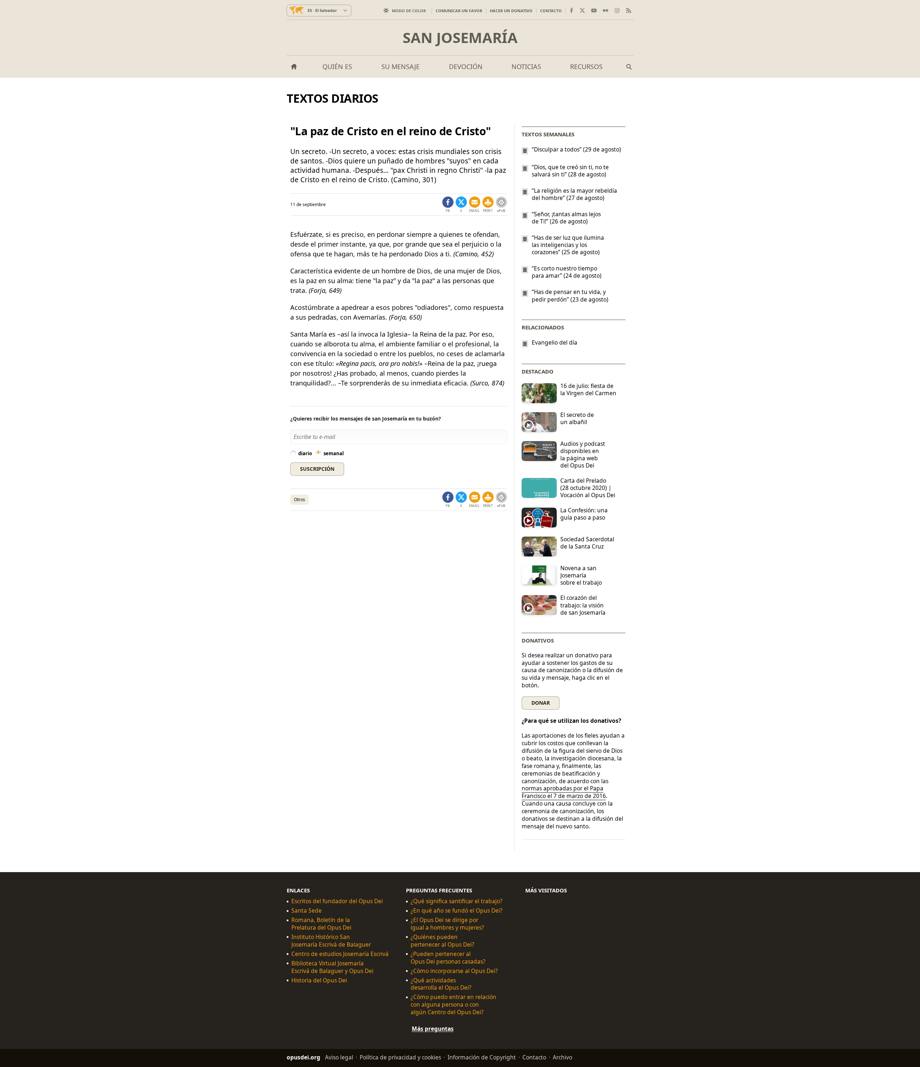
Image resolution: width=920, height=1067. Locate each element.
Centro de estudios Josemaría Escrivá (340, 954)
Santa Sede (306, 910)
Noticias (526, 66)
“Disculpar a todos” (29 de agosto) (576, 149)
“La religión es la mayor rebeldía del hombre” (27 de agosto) (574, 194)
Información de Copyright (482, 1057)
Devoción (466, 66)
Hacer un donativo (511, 10)
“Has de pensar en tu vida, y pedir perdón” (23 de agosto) (570, 295)
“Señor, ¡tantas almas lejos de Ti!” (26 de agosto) (566, 217)
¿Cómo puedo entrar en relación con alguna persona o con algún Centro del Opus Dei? (453, 1004)
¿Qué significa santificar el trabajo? (456, 901)
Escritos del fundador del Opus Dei (337, 901)
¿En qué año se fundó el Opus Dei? (456, 910)
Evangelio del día (554, 342)
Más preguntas (433, 1029)
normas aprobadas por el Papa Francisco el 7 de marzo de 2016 (564, 792)
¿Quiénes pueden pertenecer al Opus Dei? (442, 940)
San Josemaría (460, 37)
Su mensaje (400, 66)
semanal (334, 453)
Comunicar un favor (459, 10)
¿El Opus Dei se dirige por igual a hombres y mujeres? (447, 923)
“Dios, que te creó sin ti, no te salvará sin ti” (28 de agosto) (570, 170)
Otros (299, 499)
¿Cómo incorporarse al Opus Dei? (454, 971)
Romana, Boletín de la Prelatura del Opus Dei (321, 923)
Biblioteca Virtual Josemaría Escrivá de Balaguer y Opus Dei (332, 967)
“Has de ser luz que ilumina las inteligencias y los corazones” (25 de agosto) (568, 245)
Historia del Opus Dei (319, 980)
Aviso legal (339, 1057)
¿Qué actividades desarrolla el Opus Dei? (441, 984)
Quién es (337, 66)
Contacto (551, 10)
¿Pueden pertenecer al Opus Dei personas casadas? (448, 957)
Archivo (562, 1057)
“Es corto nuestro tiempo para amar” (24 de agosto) (567, 272)
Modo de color (409, 10)
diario (305, 453)
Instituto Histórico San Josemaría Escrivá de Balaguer (331, 940)
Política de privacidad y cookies (400, 1057)
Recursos (586, 66)
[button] (488, 204)
